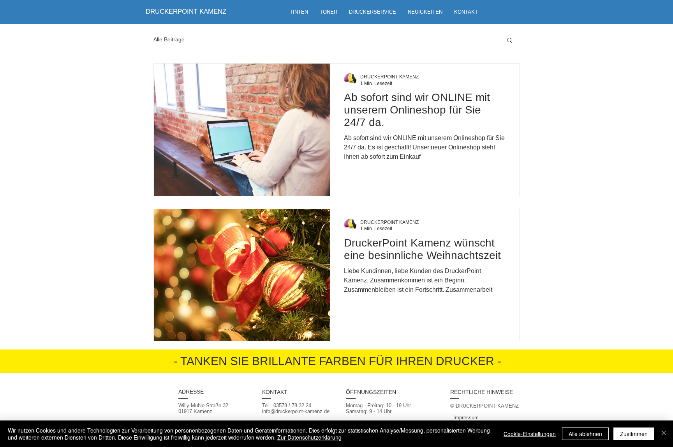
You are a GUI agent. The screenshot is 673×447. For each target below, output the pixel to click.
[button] (372, 12)
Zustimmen (634, 434)
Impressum (466, 417)
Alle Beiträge (169, 39)
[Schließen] (663, 434)
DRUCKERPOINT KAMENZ (186, 11)
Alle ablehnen (585, 434)
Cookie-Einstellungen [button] (530, 434)
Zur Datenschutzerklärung (309, 437)
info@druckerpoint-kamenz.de (295, 411)
